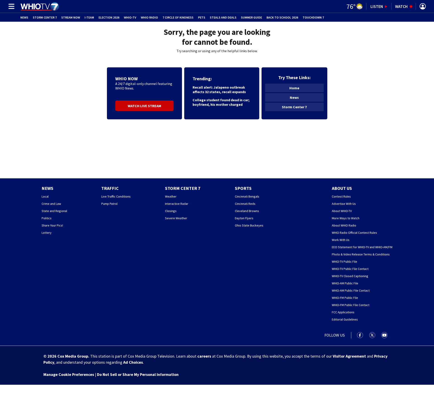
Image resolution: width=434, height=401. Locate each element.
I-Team (89, 17)
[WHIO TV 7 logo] (39, 6)
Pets (201, 17)
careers (204, 356)
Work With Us (340, 240)
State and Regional (54, 211)
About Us (342, 188)
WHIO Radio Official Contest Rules (354, 233)
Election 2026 (109, 17)
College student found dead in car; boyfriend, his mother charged (221, 102)
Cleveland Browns (247, 211)
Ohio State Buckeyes (249, 225)
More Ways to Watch (345, 218)
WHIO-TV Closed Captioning (350, 276)
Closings (171, 211)
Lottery (47, 233)
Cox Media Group (72, 356)
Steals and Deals (223, 17)
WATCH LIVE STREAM (144, 106)
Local (45, 196)
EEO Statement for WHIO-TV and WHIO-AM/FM (362, 247)
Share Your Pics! (52, 225)
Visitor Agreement (349, 356)
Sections (11, 6)
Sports (243, 188)
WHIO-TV (130, 17)
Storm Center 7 (45, 17)
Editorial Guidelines (345, 319)
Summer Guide (251, 17)
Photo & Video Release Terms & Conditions (361, 254)
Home (294, 88)
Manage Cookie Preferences (68, 374)
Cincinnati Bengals (247, 196)
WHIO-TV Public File (344, 261)
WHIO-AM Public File (345, 283)
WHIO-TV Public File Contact (350, 269)
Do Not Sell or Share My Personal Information (138, 374)
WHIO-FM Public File (345, 298)
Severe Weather (176, 218)
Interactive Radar (176, 204)
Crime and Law (51, 204)
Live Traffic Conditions (116, 196)
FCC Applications (343, 312)
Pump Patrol (109, 204)
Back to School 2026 (282, 17)
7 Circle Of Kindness (178, 17)
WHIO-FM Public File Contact (350, 305)
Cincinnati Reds (245, 204)
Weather (171, 196)
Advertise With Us (344, 204)
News (24, 17)
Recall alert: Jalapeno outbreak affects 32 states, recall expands (219, 89)
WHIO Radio (149, 17)
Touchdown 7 (313, 17)
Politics (47, 218)
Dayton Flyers (244, 218)
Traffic (110, 188)
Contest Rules (341, 196)
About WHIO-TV (342, 211)
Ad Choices (133, 362)
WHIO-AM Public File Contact (351, 290)
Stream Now (70, 17)
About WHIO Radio (344, 225)
